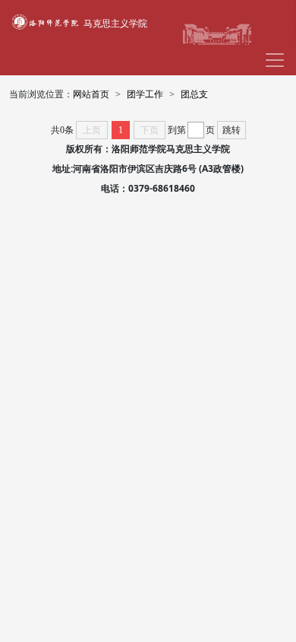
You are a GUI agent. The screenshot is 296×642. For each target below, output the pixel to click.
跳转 (231, 130)
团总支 (194, 93)
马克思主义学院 (115, 23)
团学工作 (145, 93)
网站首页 (91, 93)
